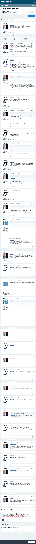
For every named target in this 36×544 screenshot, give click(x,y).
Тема (8, 536)
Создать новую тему (23, 15)
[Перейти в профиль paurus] (5, 284)
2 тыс (6, 31)
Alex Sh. (5, 58)
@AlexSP (14, 444)
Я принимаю (32, 541)
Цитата (13, 32)
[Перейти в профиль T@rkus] (3, 12)
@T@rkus (12, 162)
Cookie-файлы (29, 536)
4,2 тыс (6, 227)
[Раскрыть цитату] (11, 76)
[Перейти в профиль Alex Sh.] (5, 61)
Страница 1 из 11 (17, 19)
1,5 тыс (6, 66)
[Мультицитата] (10, 32)
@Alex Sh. (12, 25)
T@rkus (8, 11)
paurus (5, 280)
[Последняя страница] (13, 19)
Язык (5, 536)
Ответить (31, 15)
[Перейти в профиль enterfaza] (5, 223)
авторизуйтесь (4, 515)
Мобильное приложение (13, 12)
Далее (11, 19)
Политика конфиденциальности (15, 536)
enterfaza (5, 219)
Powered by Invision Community (18, 538)
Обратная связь (24, 536)
